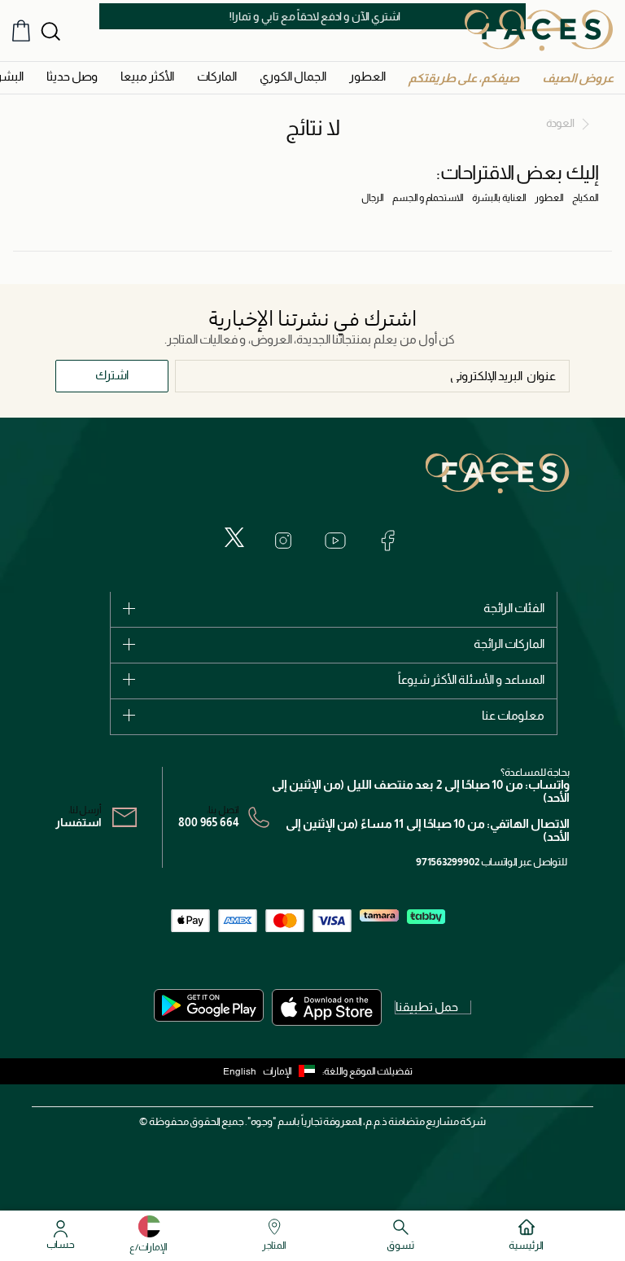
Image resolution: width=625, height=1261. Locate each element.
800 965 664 (208, 822)
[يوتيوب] (335, 541)
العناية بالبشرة (499, 198)
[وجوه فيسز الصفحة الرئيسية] (539, 30)
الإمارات (277, 1071)
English (239, 1071)
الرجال (372, 198)
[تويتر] (234, 537)
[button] (578, 78)
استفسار (78, 822)
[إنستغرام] (283, 541)
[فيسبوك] (387, 541)
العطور (549, 198)
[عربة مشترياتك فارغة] (21, 31)
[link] (217, 76)
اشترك (112, 375)
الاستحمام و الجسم (428, 198)
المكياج (585, 198)
